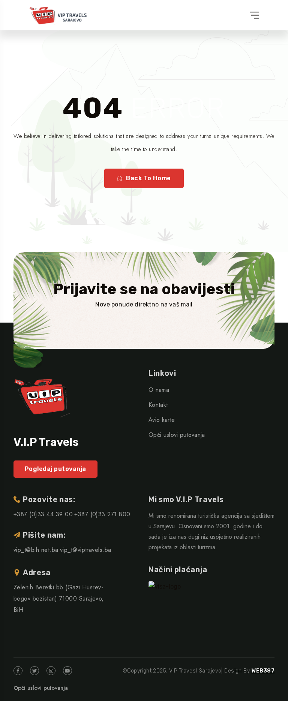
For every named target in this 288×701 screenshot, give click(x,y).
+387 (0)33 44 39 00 (43, 514)
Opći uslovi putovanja (176, 434)
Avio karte (161, 420)
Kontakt (158, 405)
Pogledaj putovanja (55, 468)
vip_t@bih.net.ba (36, 550)
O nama (158, 390)
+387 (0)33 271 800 (102, 514)
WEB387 (262, 671)
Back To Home (148, 178)
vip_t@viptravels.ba (85, 550)
